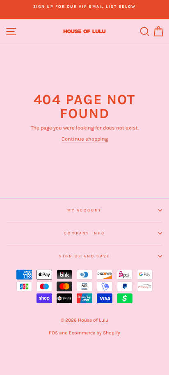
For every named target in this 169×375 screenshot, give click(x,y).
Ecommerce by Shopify (94, 333)
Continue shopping (85, 139)
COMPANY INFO (84, 233)
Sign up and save (84, 256)
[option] (84, 6)
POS (53, 333)
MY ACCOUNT (84, 210)
